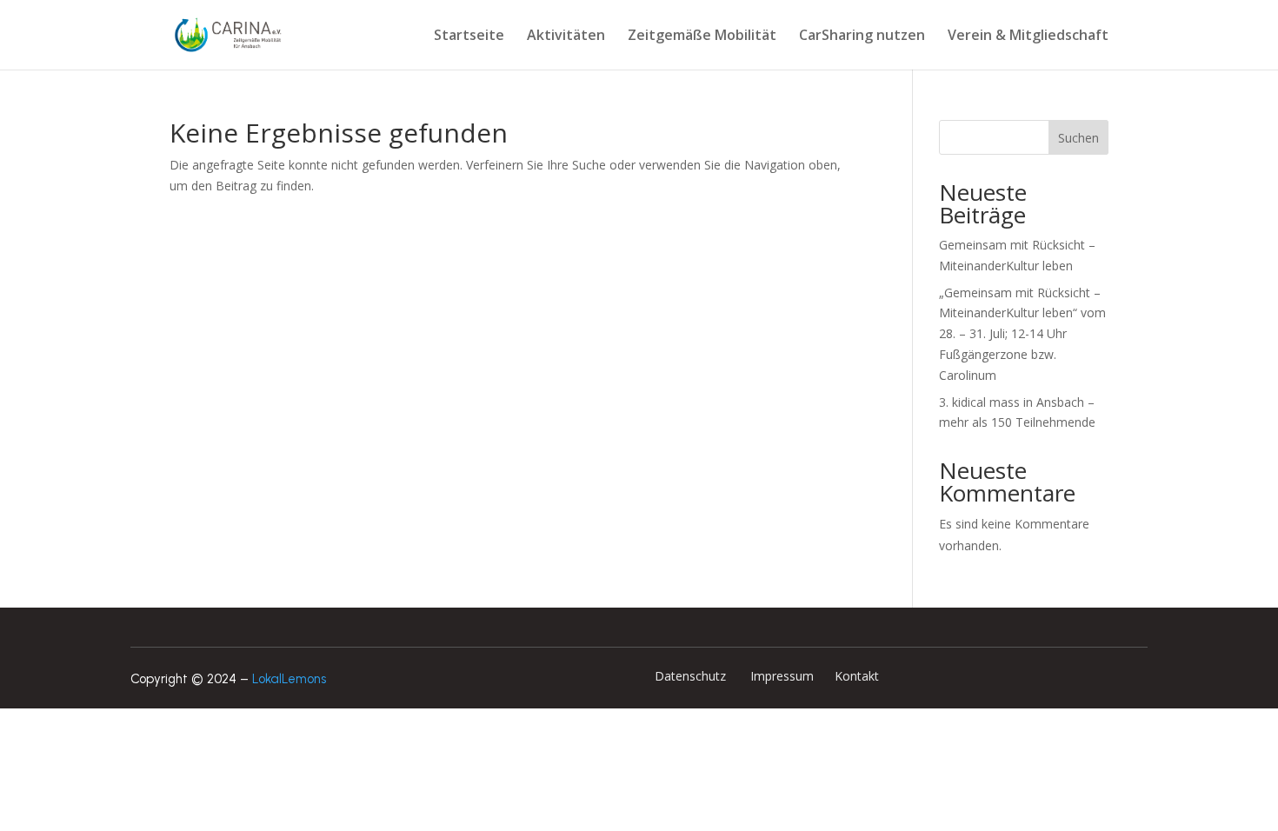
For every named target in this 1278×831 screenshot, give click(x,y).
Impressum (780, 676)
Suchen (1078, 138)
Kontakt (855, 676)
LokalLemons (289, 679)
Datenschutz (692, 676)
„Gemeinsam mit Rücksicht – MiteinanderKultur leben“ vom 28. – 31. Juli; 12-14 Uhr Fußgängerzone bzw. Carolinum (1022, 333)
